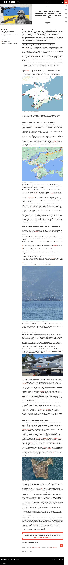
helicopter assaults (57, 438)
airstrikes (47, 438)
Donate (53, 2)
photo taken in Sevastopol (45, 409)
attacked (50, 248)
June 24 (40, 349)
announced (31, 207)
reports (31, 55)
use (53, 452)
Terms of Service (33, 547)
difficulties (30, 380)
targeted (55, 245)
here (50, 490)
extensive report (44, 522)
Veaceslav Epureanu (48, 22)
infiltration (49, 49)
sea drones (51, 193)
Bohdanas (54, 442)
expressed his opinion (26, 429)
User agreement (10, 559)
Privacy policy (16, 559)
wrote (41, 404)
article (35, 524)
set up (58, 140)
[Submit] (61, 545)
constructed (24, 383)
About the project (4, 559)
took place (35, 193)
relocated (45, 386)
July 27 (23, 349)
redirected (55, 141)
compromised (35, 191)
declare (49, 448)
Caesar (31, 442)
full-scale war (51, 411)
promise (23, 397)
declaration (24, 209)
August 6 (59, 349)
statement (35, 126)
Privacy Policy (38, 547)
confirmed (48, 351)
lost (44, 447)
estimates (27, 70)
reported (26, 407)
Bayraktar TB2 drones (40, 438)
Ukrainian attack (41, 391)
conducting (26, 48)
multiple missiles (31, 197)
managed (33, 395)
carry (42, 488)
